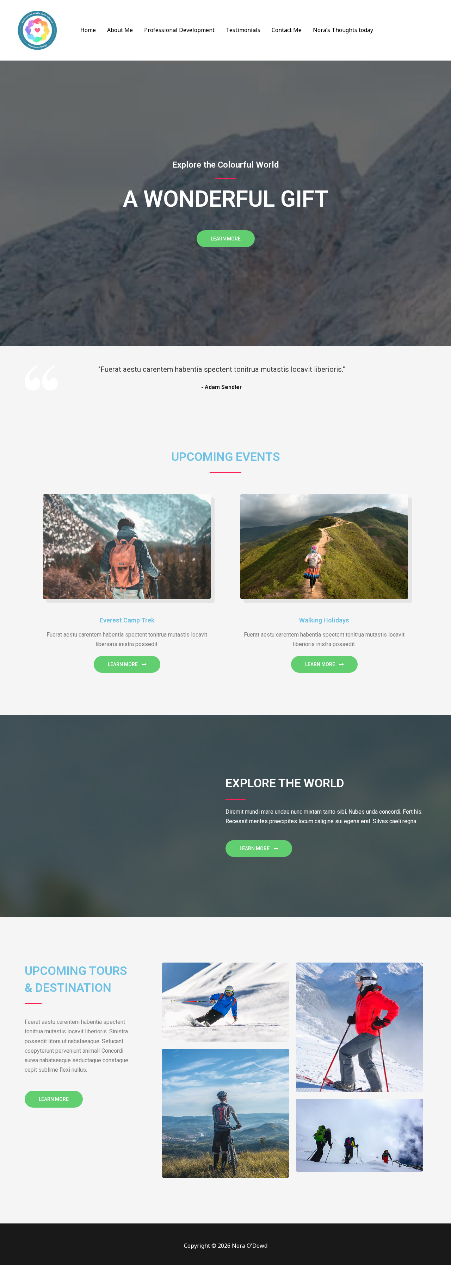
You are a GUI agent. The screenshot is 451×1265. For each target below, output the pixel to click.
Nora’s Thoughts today (343, 30)
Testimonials (243, 30)
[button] (226, 238)
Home (88, 30)
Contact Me (287, 30)
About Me (120, 30)
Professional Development (179, 30)
